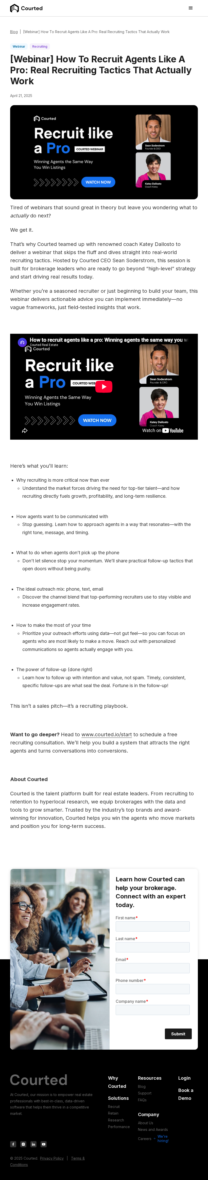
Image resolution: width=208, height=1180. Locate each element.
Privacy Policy (52, 1158)
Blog (14, 32)
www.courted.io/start (106, 734)
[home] (26, 8)
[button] (191, 8)
